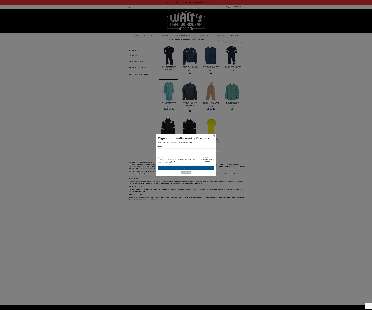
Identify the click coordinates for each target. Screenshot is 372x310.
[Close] (214, 135)
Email (160, 146)
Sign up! (186, 168)
